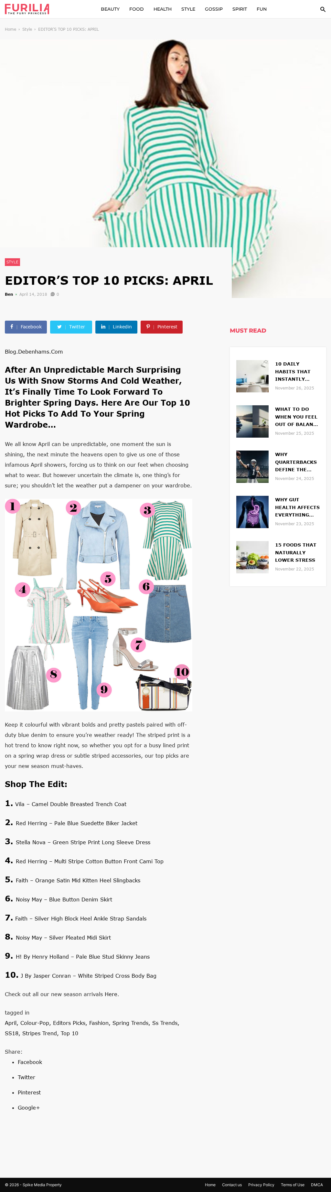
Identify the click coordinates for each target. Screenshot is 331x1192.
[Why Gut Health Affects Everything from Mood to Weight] (252, 511)
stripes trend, (41, 1033)
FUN (262, 9)
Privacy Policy (261, 1184)
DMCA (317, 1184)
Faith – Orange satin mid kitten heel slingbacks (78, 880)
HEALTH (163, 9)
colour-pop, (36, 1023)
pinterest (29, 1092)
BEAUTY (110, 9)
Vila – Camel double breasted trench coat (70, 804)
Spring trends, (132, 1023)
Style (27, 29)
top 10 (69, 1033)
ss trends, (165, 1023)
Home (10, 29)
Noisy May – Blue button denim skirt (64, 899)
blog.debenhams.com (34, 351)
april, (12, 1023)
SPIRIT (239, 9)
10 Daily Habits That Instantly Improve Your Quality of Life (297, 372)
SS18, (13, 1033)
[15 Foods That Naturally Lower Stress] (252, 556)
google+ (29, 1107)
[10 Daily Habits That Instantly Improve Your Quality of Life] (252, 375)
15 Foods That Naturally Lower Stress (295, 552)
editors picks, (71, 1023)
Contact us (232, 1184)
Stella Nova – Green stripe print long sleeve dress (83, 842)
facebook (30, 1062)
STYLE (188, 9)
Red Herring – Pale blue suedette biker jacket (76, 823)
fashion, (100, 1023)
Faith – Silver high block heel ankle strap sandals (80, 918)
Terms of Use (292, 1184)
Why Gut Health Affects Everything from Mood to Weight (297, 508)
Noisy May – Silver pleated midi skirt (63, 937)
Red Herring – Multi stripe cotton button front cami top (90, 861)
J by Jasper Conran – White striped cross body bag (88, 976)
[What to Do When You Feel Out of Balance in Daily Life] (252, 421)
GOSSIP (214, 9)
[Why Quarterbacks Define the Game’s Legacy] (252, 466)
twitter (26, 1077)
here (111, 994)
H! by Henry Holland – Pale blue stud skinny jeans (83, 956)
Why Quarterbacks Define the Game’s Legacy (296, 463)
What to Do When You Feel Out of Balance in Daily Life (297, 417)
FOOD (136, 9)
